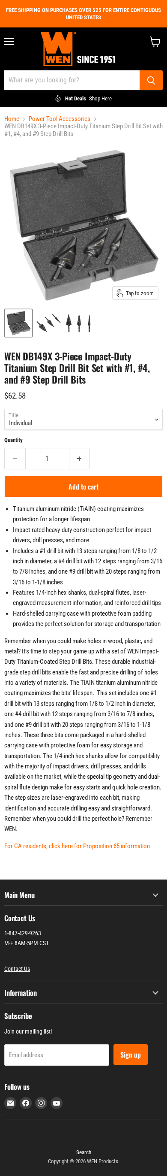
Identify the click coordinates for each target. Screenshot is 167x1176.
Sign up (130, 1054)
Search (83, 1152)
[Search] (151, 80)
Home (11, 119)
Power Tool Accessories (59, 119)
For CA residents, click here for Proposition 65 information (77, 846)
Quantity (13, 440)
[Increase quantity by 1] (79, 458)
